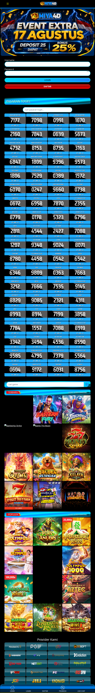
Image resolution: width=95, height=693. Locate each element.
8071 (80, 306)
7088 (79, 292)
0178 (37, 278)
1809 (37, 223)
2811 (15, 292)
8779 (15, 278)
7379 (58, 417)
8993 (15, 375)
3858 (79, 375)
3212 (15, 347)
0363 (58, 334)
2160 (15, 195)
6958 (36, 264)
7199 (58, 375)
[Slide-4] (56, 59)
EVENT (38, 537)
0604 (15, 431)
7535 (58, 347)
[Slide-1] (43, 59)
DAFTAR (47, 94)
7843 (36, 195)
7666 (36, 347)
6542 (79, 320)
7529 (36, 237)
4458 (36, 320)
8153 (37, 209)
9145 (80, 347)
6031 (58, 431)
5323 (58, 278)
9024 (58, 306)
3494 (36, 403)
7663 (80, 334)
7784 (15, 389)
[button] (46, 553)
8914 (37, 375)
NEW (58, 537)
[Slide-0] (38, 59)
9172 (37, 431)
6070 (15, 250)
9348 (36, 306)
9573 (80, 223)
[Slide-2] (47, 59)
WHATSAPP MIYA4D (47, 103)
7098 (36, 181)
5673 (80, 195)
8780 (15, 320)
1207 (15, 306)
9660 (58, 250)
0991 (58, 181)
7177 (15, 181)
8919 (80, 389)
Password (9, 77)
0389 (58, 237)
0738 (80, 250)
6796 (79, 278)
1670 (80, 181)
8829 (15, 361)
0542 (58, 320)
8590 (79, 403)
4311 (80, 361)
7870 (58, 264)
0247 (36, 250)
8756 (79, 431)
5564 (79, 417)
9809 (36, 334)
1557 (37, 389)
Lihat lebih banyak (77, 575)
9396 (58, 223)
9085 (36, 361)
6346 (15, 334)
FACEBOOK (47, 116)
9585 (15, 417)
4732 (15, 209)
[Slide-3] (52, 59)
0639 (58, 195)
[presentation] (44, 548)
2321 (58, 361)
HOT (48, 537)
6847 (15, 223)
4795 (36, 417)
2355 (80, 264)
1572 (80, 237)
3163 (80, 209)
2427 (58, 292)
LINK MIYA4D (47, 109)
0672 (15, 264)
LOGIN (47, 88)
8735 (58, 209)
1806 (15, 237)
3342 (15, 403)
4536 (58, 403)
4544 (36, 292)
